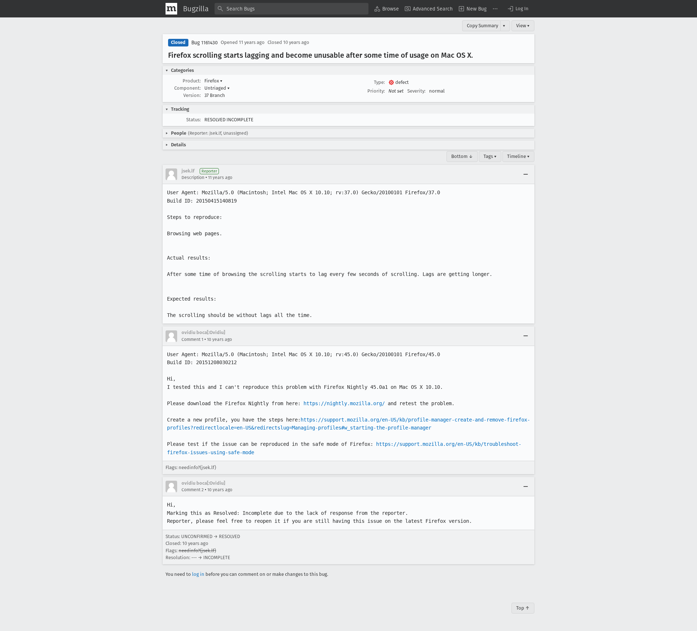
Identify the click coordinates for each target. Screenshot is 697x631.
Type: (379, 82)
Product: (192, 81)
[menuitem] (386, 9)
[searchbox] (291, 9)
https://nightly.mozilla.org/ (344, 403)
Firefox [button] (213, 81)
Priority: (376, 91)
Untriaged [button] (217, 88)
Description (193, 177)
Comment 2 (193, 489)
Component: (187, 88)
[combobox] (291, 9)
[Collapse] (525, 174)
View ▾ (523, 25)
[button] (517, 9)
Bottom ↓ (462, 156)
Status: (193, 119)
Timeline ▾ (518, 156)
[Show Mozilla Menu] (171, 9)
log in (198, 574)
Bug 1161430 (204, 43)
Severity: (416, 91)
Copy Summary (482, 25)
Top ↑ (523, 608)
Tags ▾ (490, 156)
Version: (192, 95)
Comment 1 (192, 339)
